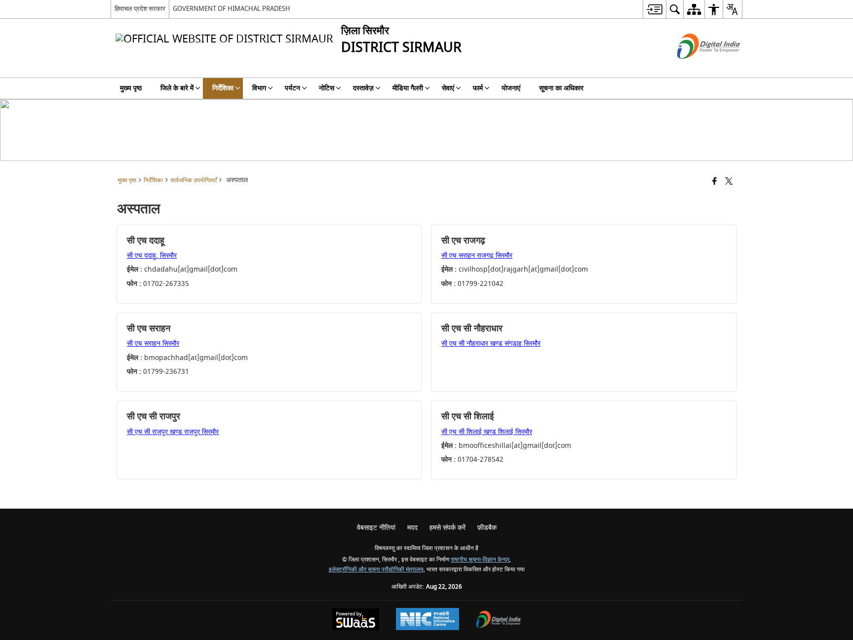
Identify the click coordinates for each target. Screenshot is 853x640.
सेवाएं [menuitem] (448, 88)
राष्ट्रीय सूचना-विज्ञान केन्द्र (480, 560)
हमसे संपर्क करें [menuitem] (447, 527)
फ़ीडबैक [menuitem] (487, 527)
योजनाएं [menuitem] (511, 88)
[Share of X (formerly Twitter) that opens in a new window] (729, 182)
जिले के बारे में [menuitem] (177, 88)
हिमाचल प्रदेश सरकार (140, 8)
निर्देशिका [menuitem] (222, 88)
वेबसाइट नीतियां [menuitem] (376, 527)
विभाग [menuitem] (259, 88)
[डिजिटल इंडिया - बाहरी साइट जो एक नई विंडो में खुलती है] (696, 67)
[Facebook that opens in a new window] (714, 182)
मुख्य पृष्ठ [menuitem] (131, 88)
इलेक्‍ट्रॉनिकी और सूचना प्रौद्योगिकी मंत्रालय (376, 569)
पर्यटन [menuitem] (292, 88)
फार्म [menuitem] (478, 88)
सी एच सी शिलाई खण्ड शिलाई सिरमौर (486, 432)
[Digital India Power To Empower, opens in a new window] (498, 620)
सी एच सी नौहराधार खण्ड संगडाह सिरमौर (491, 343)
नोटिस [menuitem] (326, 88)
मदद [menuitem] (412, 527)
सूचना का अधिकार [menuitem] (561, 88)
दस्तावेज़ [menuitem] (363, 88)
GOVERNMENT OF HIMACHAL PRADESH (231, 8)
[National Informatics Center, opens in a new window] (427, 620)
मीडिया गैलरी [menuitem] (407, 88)
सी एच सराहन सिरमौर (153, 343)
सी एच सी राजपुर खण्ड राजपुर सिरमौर (173, 432)
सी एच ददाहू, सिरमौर (152, 255)
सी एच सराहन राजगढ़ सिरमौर (476, 255)
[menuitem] (654, 9)
